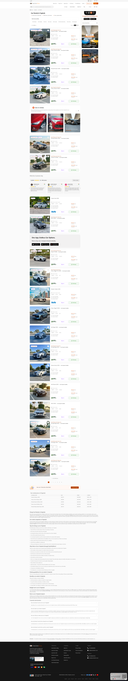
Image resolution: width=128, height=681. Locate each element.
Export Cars (66, 3)
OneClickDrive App (67, 650)
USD (77, 25)
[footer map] (32, 675)
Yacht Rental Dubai (55, 662)
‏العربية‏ (69, 678)
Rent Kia (45, 21)
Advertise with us (67, 657)
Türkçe (83, 678)
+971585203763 (92, 655)
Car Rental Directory (55, 660)
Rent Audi (49, 21)
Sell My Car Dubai (54, 655)
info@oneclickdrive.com (93, 650)
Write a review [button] (75, 180)
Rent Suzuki (55, 21)
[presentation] (76, 110)
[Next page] (61, 482)
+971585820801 (92, 648)
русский (79, 678)
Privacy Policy (58, 638)
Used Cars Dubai (54, 650)
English (66, 678)
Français (72, 678)
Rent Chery (69, 21)
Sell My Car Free (89, 3)
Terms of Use (78, 652)
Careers (65, 652)
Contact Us (66, 660)
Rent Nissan (34, 21)
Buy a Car (60, 3)
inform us (87, 633)
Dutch (76, 678)
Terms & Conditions (79, 650)
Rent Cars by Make (35, 18)
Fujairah (35, 9)
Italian (93, 678)
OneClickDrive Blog (55, 648)
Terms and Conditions (51, 638)
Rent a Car (54, 3)
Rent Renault (74, 21)
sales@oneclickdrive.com (93, 657)
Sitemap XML (66, 655)
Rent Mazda (40, 21)
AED (75, 25)
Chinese (90, 678)
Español (86, 678)
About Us (65, 648)
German (97, 678)
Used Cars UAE (54, 652)
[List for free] (90, 56)
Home (32, 9)
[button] (90, 7)
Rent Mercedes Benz (62, 21)
